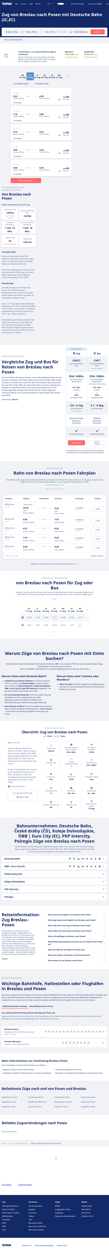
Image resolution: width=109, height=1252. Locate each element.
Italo (4, 1230)
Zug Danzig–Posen (9, 1131)
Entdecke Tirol (87, 1216)
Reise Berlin (86, 1209)
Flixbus (31, 1216)
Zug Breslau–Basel (35, 1097)
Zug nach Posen (21, 1143)
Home (4, 1143)
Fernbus (23, 4)
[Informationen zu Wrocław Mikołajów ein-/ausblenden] (103, 1043)
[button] (50, 31)
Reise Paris (85, 1213)
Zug (16, 4)
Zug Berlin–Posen (88, 1106)
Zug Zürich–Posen (88, 1102)
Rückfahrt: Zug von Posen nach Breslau (18, 1069)
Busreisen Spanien (36, 1230)
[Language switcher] (62, 4)
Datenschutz (62, 1245)
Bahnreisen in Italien (10, 1213)
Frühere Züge (12, 556)
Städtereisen (86, 1206)
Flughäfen (59, 1213)
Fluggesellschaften (63, 1209)
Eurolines (33, 1213)
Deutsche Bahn (8, 1209)
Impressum (26, 1245)
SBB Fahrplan (7, 1216)
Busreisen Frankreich (37, 1226)
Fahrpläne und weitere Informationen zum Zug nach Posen (79, 1073)
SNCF (4, 1223)
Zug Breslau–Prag (9, 1102)
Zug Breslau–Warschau (37, 1102)
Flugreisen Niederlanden (65, 1216)
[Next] (67, 76)
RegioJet (32, 1209)
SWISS (57, 1206)
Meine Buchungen (77, 4)
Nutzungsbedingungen (44, 1245)
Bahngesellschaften (10, 1206)
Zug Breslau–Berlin (62, 1097)
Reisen (84, 1202)
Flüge (31, 4)
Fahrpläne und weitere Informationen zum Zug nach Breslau (27, 1073)
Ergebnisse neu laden (53, 489)
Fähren (37, 4)
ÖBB (4, 1226)
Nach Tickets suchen (9, 217)
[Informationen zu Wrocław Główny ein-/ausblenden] (103, 1031)
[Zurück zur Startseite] (8, 4)
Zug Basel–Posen (8, 1106)
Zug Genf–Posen (34, 1106)
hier (76, 564)
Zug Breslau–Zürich (9, 1097)
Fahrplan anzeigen (10, 244)
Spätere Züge (96, 556)
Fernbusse (33, 1202)
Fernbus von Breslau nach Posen (68, 1069)
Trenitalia (6, 1219)
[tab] (21, 83)
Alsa (30, 1219)
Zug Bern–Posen (61, 1106)
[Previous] (22, 610)
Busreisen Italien (36, 1223)
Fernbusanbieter (36, 1206)
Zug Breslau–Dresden (63, 1102)
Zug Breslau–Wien (88, 1097)
